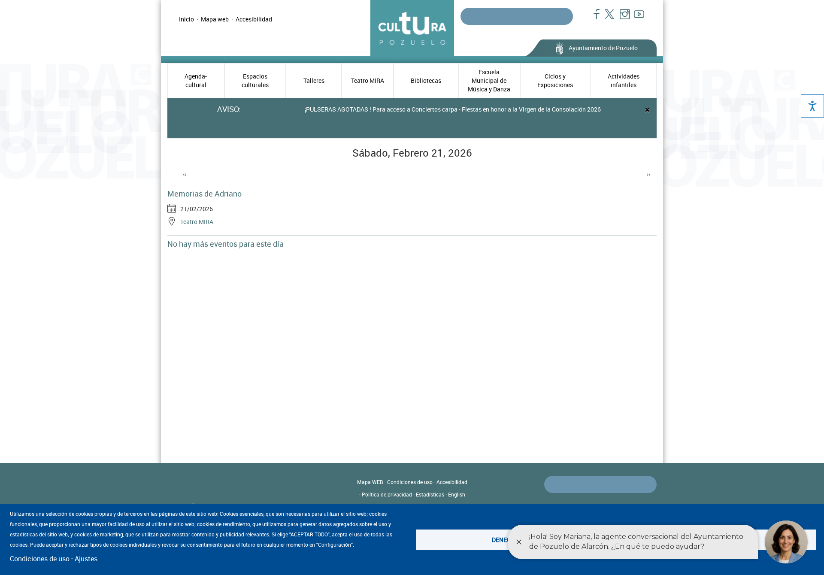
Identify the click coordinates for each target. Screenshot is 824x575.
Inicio (186, 19)
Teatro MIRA (367, 80)
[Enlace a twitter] (607, 18)
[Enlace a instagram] (621, 18)
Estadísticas (430, 494)
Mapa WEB (370, 481)
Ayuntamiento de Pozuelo (603, 48)
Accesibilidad (254, 19)
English (456, 494)
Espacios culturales (255, 80)
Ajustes (86, 558)
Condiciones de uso (410, 481)
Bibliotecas (426, 80)
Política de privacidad (387, 494)
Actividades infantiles (623, 80)
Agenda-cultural (196, 80)
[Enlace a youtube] (635, 18)
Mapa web (215, 19)
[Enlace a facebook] (593, 18)
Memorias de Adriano (204, 193)
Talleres (313, 80)
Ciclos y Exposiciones (555, 80)
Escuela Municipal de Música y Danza (489, 80)
